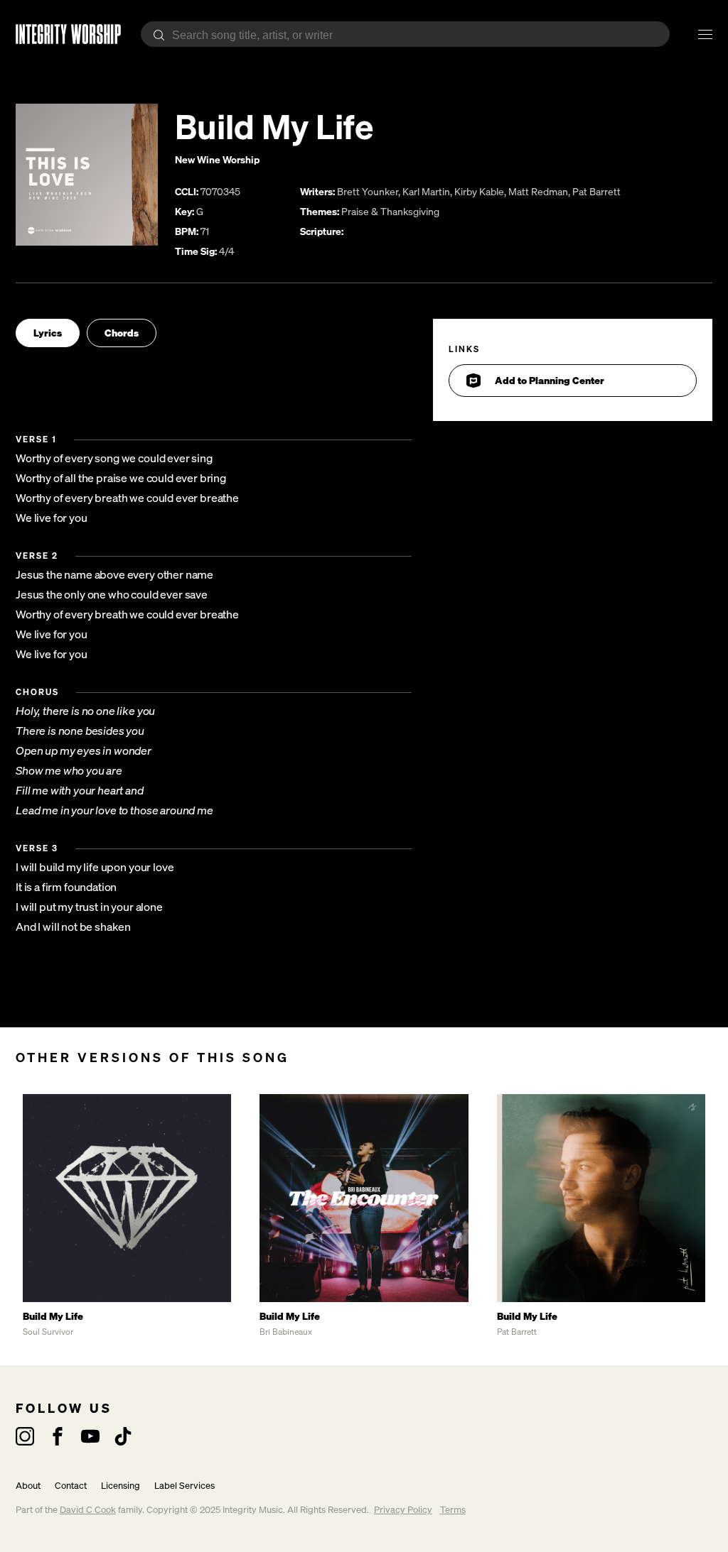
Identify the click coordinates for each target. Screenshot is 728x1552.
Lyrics (47, 332)
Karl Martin (426, 191)
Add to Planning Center (549, 380)
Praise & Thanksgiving (390, 211)
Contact (71, 1486)
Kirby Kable (479, 191)
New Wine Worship (217, 159)
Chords (122, 332)
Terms (453, 1510)
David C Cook (88, 1510)
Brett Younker (367, 191)
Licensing (120, 1486)
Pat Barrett (596, 191)
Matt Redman (538, 191)
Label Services (184, 1486)
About (28, 1486)
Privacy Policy (403, 1510)
